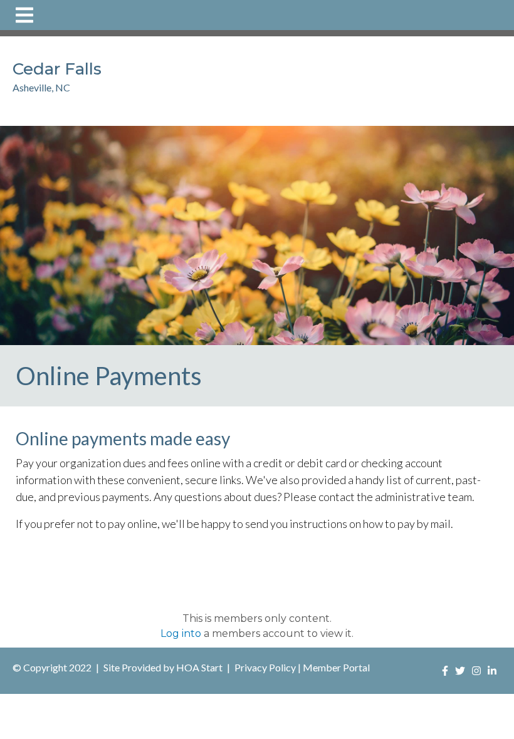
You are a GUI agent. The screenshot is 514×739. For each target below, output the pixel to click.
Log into (180, 633)
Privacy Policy (265, 667)
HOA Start (199, 667)
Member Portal (336, 667)
